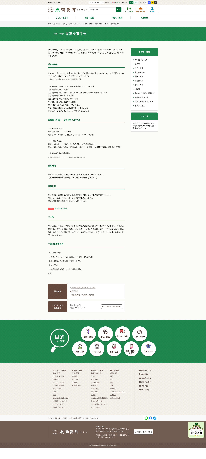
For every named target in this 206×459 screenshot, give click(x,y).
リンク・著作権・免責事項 (58, 418)
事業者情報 (145, 374)
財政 (111, 382)
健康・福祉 (89, 18)
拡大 (136, 2)
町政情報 (144, 18)
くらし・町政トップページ (72, 24)
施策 (111, 385)
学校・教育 (139, 85)
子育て (137, 64)
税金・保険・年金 (58, 376)
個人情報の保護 (76, 418)
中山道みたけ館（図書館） (145, 93)
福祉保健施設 (76, 385)
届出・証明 (56, 373)
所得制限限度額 (61, 208)
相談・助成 (98, 24)
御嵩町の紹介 (146, 378)
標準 (131, 2)
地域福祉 (75, 382)
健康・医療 (75, 373)
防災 (54, 395)
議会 (111, 376)
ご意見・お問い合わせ (113, 306)
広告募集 (113, 395)
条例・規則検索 (115, 398)
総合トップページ (55, 2)
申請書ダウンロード (59, 407)
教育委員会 (139, 81)
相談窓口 (56, 379)
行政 (111, 379)
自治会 (55, 392)
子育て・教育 (116, 18)
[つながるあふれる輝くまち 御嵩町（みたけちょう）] (67, 11)
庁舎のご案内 (146, 382)
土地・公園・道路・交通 (60, 398)
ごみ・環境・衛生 (58, 385)
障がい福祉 (75, 379)
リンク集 (144, 386)
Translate (117, 2)
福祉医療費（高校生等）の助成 (83, 288)
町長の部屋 (113, 373)
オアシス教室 (140, 106)
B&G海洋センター (142, 60)
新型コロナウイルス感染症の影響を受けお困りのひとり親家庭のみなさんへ (143, 125)
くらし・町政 (129, 11)
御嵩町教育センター (142, 97)
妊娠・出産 (139, 68)
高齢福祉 (75, 376)
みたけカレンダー (58, 404)
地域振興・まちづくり (60, 401)
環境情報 (113, 388)
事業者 (152, 11)
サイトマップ (146, 390)
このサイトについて (91, 418)
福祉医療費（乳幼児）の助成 (82, 295)
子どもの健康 (140, 72)
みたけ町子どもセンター (144, 101)
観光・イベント (140, 11)
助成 (106, 24)
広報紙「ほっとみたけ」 (118, 392)
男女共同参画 (57, 388)
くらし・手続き (61, 18)
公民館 (137, 89)
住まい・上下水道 (58, 382)
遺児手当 (74, 291)
